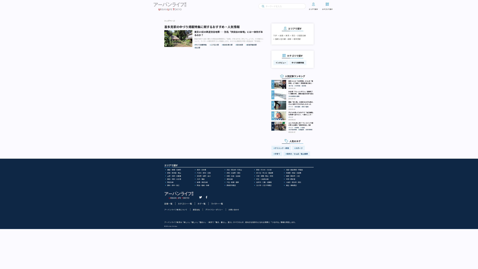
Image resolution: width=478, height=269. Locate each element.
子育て (277, 154)
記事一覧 (168, 203)
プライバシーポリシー (214, 209)
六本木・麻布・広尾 (204, 173)
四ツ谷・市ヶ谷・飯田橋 (264, 173)
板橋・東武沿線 (202, 182)
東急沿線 (230, 179)
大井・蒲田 (201, 179)
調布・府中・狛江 (173, 185)
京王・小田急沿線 (299, 35)
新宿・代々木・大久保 (263, 170)
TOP (275, 35)
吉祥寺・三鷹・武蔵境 (263, 182)
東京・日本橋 (201, 170)
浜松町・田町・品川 (204, 176)
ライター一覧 (217, 203)
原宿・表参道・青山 (174, 173)
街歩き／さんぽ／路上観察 (297, 154)
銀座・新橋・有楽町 (174, 170)
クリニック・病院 (282, 148)
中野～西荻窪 (290, 179)
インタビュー (281, 62)
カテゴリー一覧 (185, 203)
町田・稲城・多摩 (203, 185)
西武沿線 (170, 182)
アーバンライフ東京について (175, 209)
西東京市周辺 (231, 185)
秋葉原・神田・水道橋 (293, 173)
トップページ (169, 21)
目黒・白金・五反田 (233, 176)
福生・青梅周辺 (291, 185)
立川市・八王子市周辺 (263, 185)
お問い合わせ (233, 209)
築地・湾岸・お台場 (174, 179)
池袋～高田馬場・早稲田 (294, 170)
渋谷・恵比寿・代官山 (234, 170)
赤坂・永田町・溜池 (233, 173)
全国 (281, 35)
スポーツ (299, 148)
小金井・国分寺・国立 (293, 182)
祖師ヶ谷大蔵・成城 (283, 39)
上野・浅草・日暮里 (174, 176)
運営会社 (196, 209)
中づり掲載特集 (298, 62)
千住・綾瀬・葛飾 (233, 182)
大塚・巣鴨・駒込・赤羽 (264, 176)
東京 (287, 35)
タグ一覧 (201, 203)
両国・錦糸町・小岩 (293, 176)
